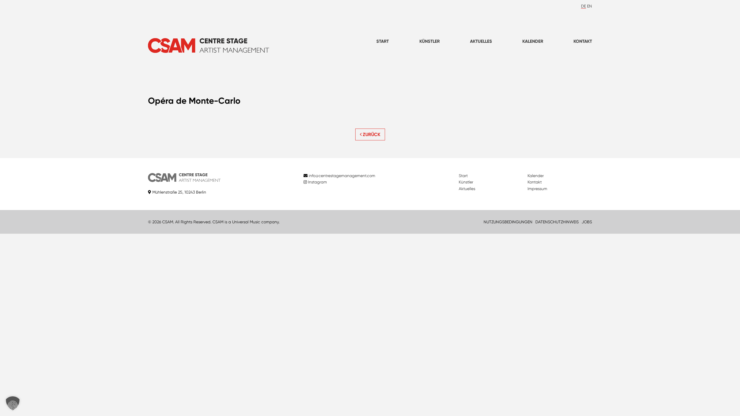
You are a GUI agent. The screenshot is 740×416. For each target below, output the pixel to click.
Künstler (429, 41)
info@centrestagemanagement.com (342, 175)
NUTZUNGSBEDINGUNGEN (508, 222)
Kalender (532, 41)
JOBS (587, 222)
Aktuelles (481, 41)
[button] (12, 403)
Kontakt (583, 41)
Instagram (317, 182)
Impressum (537, 188)
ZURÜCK (371, 134)
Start (382, 41)
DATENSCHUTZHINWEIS (557, 222)
